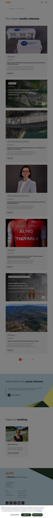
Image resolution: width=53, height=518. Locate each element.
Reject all (26, 514)
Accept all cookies (37, 514)
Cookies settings (14, 514)
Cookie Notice (39, 511)
